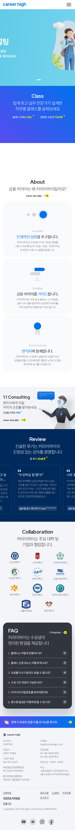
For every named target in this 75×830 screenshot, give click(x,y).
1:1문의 (55, 793)
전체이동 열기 (69, 5)
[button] (34, 79)
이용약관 (7, 793)
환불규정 (7, 803)
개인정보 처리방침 (11, 798)
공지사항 (44, 793)
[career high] (14, 4)
